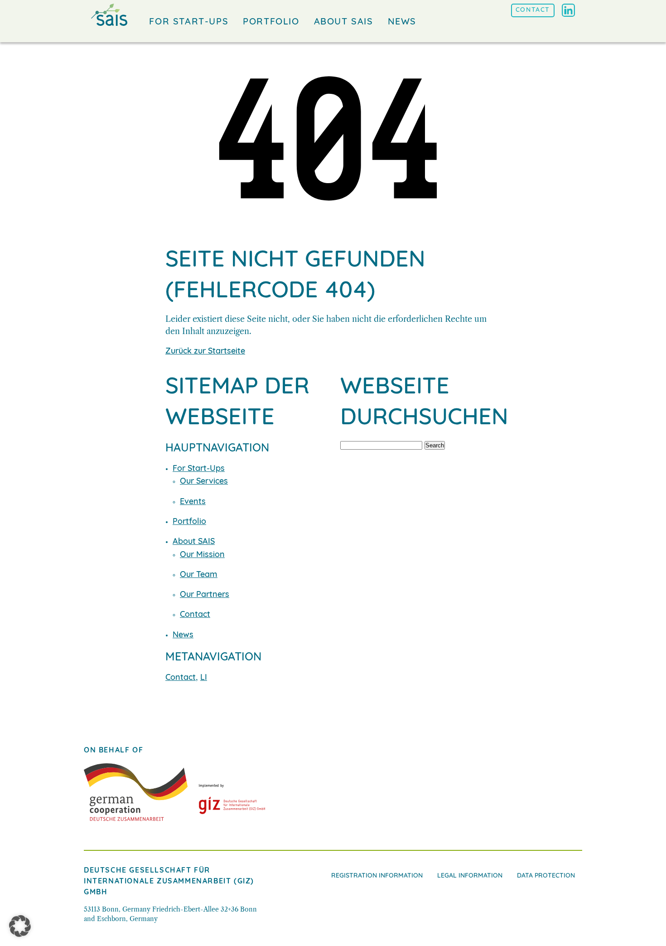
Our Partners (204, 595)
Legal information (469, 876)
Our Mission (202, 555)
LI (203, 678)
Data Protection (546, 876)
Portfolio (189, 522)
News (183, 635)
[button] (20, 926)
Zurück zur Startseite (205, 352)
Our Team (198, 575)
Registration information (377, 876)
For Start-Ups (199, 469)
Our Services (204, 482)
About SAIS (194, 542)
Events (193, 502)
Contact (195, 615)
